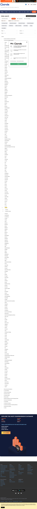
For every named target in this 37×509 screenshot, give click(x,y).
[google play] (22, 490)
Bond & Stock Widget (21, 468)
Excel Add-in (24, 11)
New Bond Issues (11, 472)
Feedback (6, 501)
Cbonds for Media (2, 484)
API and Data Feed (20, 472)
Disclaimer (20, 501)
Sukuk (1, 475)
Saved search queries (5, 18)
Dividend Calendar (11, 476)
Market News (2, 480)
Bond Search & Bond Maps (3, 465)
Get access (6, 432)
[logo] (4, 4)
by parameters (20, 18)
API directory (20, 473)
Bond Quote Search (2, 468)
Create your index (29, 16)
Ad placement (2, 501)
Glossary (1, 485)
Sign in (31, 4)
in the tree (13, 18)
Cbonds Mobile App (21, 469)
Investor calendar (11, 477)
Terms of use (10, 501)
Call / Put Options (11, 473)
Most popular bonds (3, 476)
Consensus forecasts (30, 469)
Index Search (29, 465)
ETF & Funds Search (30, 473)
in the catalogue (28, 18)
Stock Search (11, 465)
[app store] (15, 490)
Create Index (29, 468)
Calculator (19, 480)
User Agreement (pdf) (15, 501)
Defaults (10, 471)
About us (30, 11)
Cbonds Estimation (2, 469)
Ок (2, 507)
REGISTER (34, 4)
